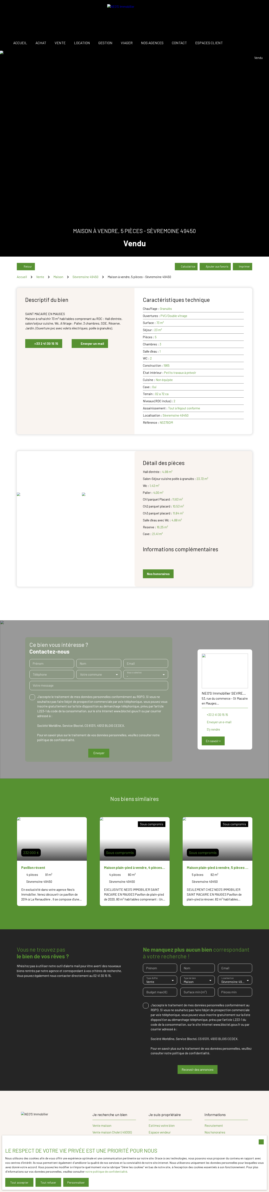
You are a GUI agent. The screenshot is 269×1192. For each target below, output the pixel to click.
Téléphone (40, 674)
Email (131, 663)
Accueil (20, 43)
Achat (41, 43)
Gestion (105, 43)
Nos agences (152, 43)
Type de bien (190, 978)
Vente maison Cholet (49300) (112, 1132)
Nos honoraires (214, 1132)
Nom (83, 663)
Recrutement (213, 1125)
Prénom (38, 663)
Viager (127, 43)
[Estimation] (256, 43)
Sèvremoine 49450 (85, 277)
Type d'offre (152, 978)
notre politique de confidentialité (106, 1171)
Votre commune (91, 674)
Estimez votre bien (162, 1125)
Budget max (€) (156, 992)
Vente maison (101, 1125)
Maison (58, 277)
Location (82, 43)
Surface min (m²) (195, 992)
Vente (60, 43)
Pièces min (229, 992)
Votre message (43, 685)
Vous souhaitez (134, 672)
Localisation (227, 978)
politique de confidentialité (55, 740)
